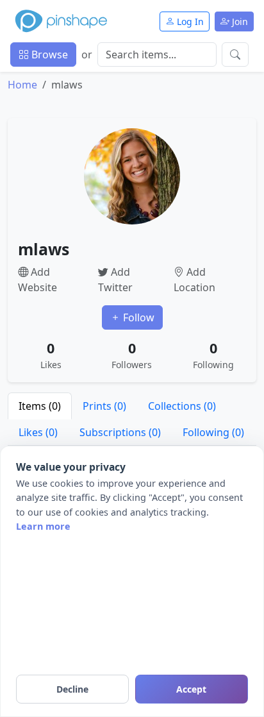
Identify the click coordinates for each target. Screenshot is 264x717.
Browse (48, 54)
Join (238, 21)
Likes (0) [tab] (38, 432)
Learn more (43, 526)
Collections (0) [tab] (182, 406)
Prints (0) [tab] (104, 406)
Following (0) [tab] (213, 432)
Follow (137, 317)
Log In (189, 21)
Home (22, 85)
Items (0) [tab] (40, 406)
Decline (72, 689)
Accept (191, 689)
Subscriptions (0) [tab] (120, 432)
